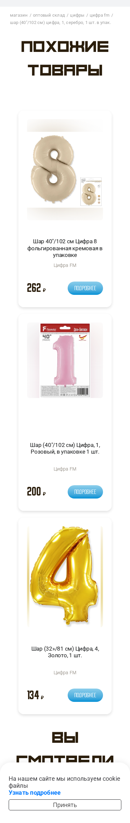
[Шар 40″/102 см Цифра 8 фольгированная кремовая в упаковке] (65, 172)
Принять (65, 804)
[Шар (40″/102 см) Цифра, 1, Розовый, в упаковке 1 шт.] (65, 376)
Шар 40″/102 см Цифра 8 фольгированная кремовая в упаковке (65, 248)
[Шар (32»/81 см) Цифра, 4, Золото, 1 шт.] (65, 579)
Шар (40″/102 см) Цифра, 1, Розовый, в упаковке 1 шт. (65, 448)
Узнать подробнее (35, 792)
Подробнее (85, 288)
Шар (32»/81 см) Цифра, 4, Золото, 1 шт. (65, 652)
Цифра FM (65, 265)
